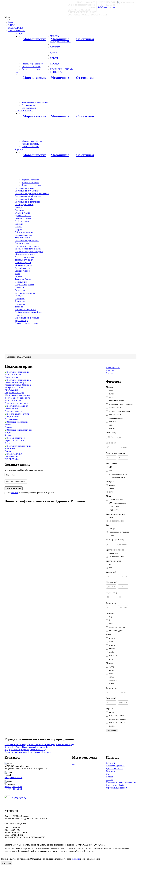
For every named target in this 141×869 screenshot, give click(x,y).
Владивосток (11, 752)
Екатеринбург (48, 744)
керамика (112, 680)
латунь (111, 394)
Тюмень (37, 752)
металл (111, 397)
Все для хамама (12, 419)
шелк (111, 492)
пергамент (113, 421)
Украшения (110, 709)
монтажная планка (116, 521)
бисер (111, 425)
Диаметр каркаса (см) (115, 539)
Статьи (109, 373)
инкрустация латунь (117, 722)
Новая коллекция (116, 499)
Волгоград (41, 749)
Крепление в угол (113, 561)
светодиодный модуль (118, 474)
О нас (108, 774)
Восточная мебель (13, 411)
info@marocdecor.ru (107, 7)
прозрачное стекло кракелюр (120, 404)
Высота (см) (111, 432)
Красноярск (14, 749)
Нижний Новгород (65, 744)
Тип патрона (111, 464)
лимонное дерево (116, 631)
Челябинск (17, 747)
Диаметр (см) (111, 603)
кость (111, 642)
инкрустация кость (116, 716)
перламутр (113, 645)
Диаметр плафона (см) (115, 453)
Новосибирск (35, 744)
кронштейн (113, 553)
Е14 (110, 467)
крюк (111, 517)
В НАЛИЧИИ (114, 506)
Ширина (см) (111, 443)
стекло (111, 684)
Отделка (8, 427)
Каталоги (110, 763)
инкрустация (114, 655)
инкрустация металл (117, 719)
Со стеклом (85, 39)
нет (110, 568)
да (110, 564)
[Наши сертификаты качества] (52, 506)
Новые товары (11, 377)
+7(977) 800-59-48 (106, 5)
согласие (14, 493)
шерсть (112, 485)
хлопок (112, 488)
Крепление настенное (115, 550)
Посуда (8, 451)
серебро (112, 666)
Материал (110, 387)
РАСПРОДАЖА (12, 459)
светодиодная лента (117, 477)
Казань (8, 747)
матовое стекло (115, 408)
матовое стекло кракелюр (119, 411)
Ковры (8, 435)
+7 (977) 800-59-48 (13, 789)
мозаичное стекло (116, 418)
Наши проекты (113, 367)
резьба (111, 652)
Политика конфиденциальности (121, 782)
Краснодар (47, 752)
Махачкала (22, 752)
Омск (24, 747)
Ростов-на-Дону (42, 747)
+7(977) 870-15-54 (106, 2)
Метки (108, 496)
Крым (30, 752)
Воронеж (25, 749)
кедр (110, 617)
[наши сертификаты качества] (53, 506)
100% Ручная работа (117, 503)
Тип (107, 525)
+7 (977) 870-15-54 (13, 786)
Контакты (110, 771)
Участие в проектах (115, 765)
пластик (112, 428)
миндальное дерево (117, 627)
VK (73, 765)
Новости (110, 370)
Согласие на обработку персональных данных (117, 786)
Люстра (112, 528)
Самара (31, 747)
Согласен (6, 863)
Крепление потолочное (115, 514)
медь (111, 390)
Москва (8, 744)
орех (110, 624)
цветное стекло (115, 415)
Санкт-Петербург (20, 744)
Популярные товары (14, 392)
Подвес (112, 535)
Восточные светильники (16, 403)
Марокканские (34, 39)
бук (110, 620)
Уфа (6, 749)
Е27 (110, 470)
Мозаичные (60, 39)
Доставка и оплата (114, 768)
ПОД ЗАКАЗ (114, 510)
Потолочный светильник (119, 532)
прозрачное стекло (116, 401)
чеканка (112, 638)
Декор (7, 443)
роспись (112, 649)
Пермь (33, 749)
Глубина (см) (111, 593)
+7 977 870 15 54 (18, 798)
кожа (111, 659)
